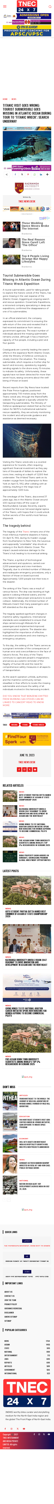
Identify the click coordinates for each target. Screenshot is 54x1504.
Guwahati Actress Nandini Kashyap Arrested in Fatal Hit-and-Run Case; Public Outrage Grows (34, 1165)
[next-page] (9, 1200)
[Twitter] (22, 174)
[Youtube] (35, 769)
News (14, 99)
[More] (47, 174)
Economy (23, 1138)
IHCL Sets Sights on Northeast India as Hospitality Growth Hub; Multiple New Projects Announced (34, 1144)
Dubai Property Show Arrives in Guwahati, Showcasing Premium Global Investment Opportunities (35, 857)
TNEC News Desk (26, 201)
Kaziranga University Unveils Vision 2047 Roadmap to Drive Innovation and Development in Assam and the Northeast (33, 812)
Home (5, 99)
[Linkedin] (41, 174)
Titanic (26, 531)
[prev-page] (4, 1200)
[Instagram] (24, 769)
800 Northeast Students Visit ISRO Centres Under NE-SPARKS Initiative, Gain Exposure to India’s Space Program (34, 1123)
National (23, 1180)
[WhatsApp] (34, 174)
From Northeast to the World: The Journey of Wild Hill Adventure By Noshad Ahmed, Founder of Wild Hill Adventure (34, 1102)
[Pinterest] (28, 174)
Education (24, 1116)
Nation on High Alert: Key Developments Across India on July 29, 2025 (34, 1186)
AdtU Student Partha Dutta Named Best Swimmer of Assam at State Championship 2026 (35, 797)
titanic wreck (38, 724)
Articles (23, 1095)
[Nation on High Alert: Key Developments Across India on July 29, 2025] (10, 1185)
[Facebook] (15, 174)
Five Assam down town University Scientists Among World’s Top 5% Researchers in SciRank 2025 (34, 842)
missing (14, 724)
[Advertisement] (27, 65)
